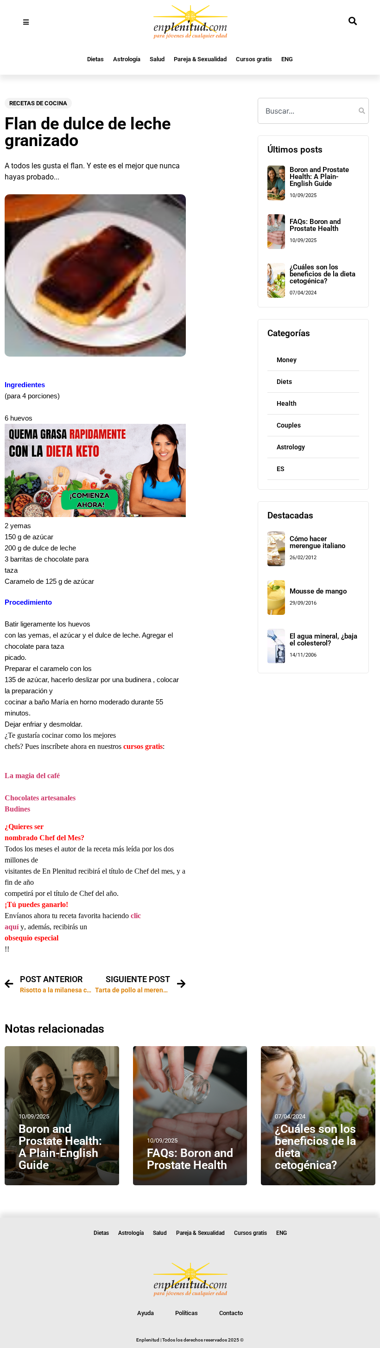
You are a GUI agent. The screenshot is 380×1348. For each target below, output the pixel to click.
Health (287, 403)
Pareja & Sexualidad (200, 59)
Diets (284, 381)
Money (287, 360)
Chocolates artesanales (40, 798)
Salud (157, 59)
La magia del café (32, 775)
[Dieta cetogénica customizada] (95, 514)
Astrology (291, 447)
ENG (287, 59)
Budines (17, 809)
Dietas (95, 59)
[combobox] (313, 111)
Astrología (126, 59)
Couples (289, 425)
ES (281, 469)
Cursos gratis (254, 59)
